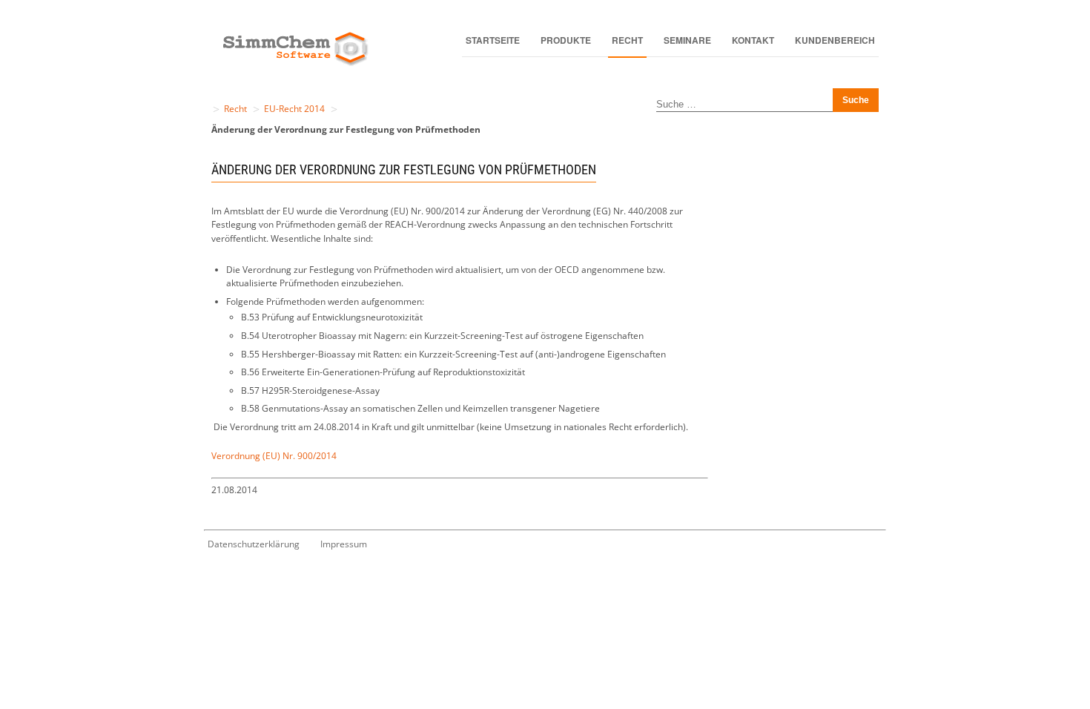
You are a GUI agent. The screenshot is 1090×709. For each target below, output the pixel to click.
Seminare (687, 40)
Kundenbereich (835, 40)
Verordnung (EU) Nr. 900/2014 (274, 455)
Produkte (566, 40)
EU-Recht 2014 (294, 108)
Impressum (343, 544)
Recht (627, 40)
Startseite (493, 40)
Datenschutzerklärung (254, 544)
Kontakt (753, 40)
